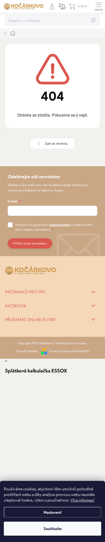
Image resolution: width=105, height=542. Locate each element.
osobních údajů (59, 225)
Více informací (82, 500)
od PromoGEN (79, 351)
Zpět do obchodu (56, 143)
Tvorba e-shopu (59, 351)
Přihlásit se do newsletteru (30, 243)
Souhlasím (53, 528)
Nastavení (52, 512)
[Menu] (98, 6)
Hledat (93, 20)
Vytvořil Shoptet (26, 351)
